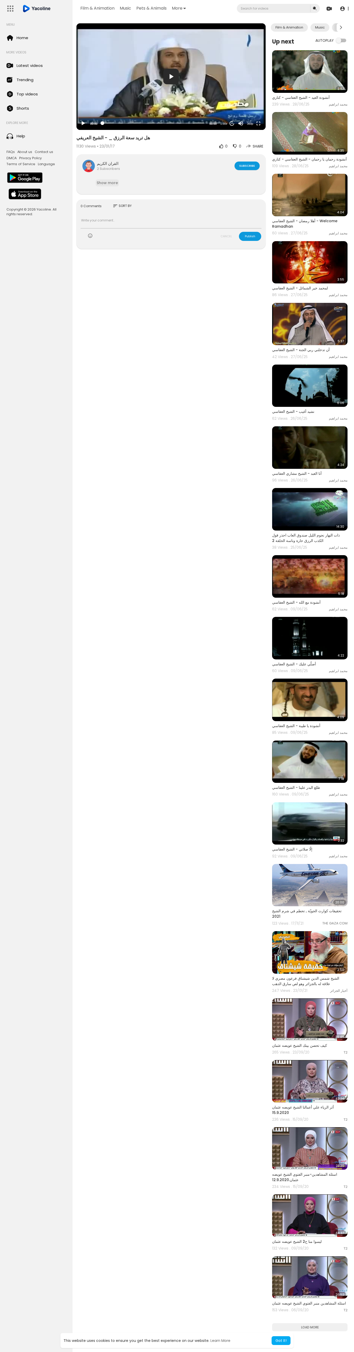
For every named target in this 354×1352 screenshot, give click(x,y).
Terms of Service (20, 164)
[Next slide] (341, 27)
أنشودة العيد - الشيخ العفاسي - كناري (301, 97)
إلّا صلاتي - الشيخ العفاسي (292, 849)
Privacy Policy (30, 158)
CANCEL (226, 236)
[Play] (83, 123)
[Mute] (240, 123)
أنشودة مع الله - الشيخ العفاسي (296, 602)
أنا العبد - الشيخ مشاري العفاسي (297, 473)
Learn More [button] (220, 1340)
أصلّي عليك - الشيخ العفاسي (294, 664)
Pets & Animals (151, 8)
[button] (344, 9)
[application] (171, 76)
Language (46, 164)
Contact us (44, 152)
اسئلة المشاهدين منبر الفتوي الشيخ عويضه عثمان (309, 1303)
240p (248, 103)
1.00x (223, 123)
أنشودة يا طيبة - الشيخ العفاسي (296, 725)
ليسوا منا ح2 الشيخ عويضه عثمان (297, 1241)
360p (250, 123)
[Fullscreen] (258, 123)
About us (24, 152)
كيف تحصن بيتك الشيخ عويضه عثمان (299, 1045)
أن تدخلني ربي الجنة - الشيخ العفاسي (301, 349)
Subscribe (247, 166)
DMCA (11, 158)
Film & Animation (97, 8)
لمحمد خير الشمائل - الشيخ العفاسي (300, 288)
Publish (250, 236)
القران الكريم (107, 163)
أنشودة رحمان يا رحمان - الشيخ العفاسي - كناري (309, 159)
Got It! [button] (281, 1340)
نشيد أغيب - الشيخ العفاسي (293, 411)
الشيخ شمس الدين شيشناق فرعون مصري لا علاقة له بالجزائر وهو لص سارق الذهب (305, 981)
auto (248, 110)
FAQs (10, 152)
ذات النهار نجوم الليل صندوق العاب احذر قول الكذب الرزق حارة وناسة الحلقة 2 (306, 538)
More (177, 8)
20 (232, 123)
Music (125, 8)
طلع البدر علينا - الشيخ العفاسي (296, 787)
